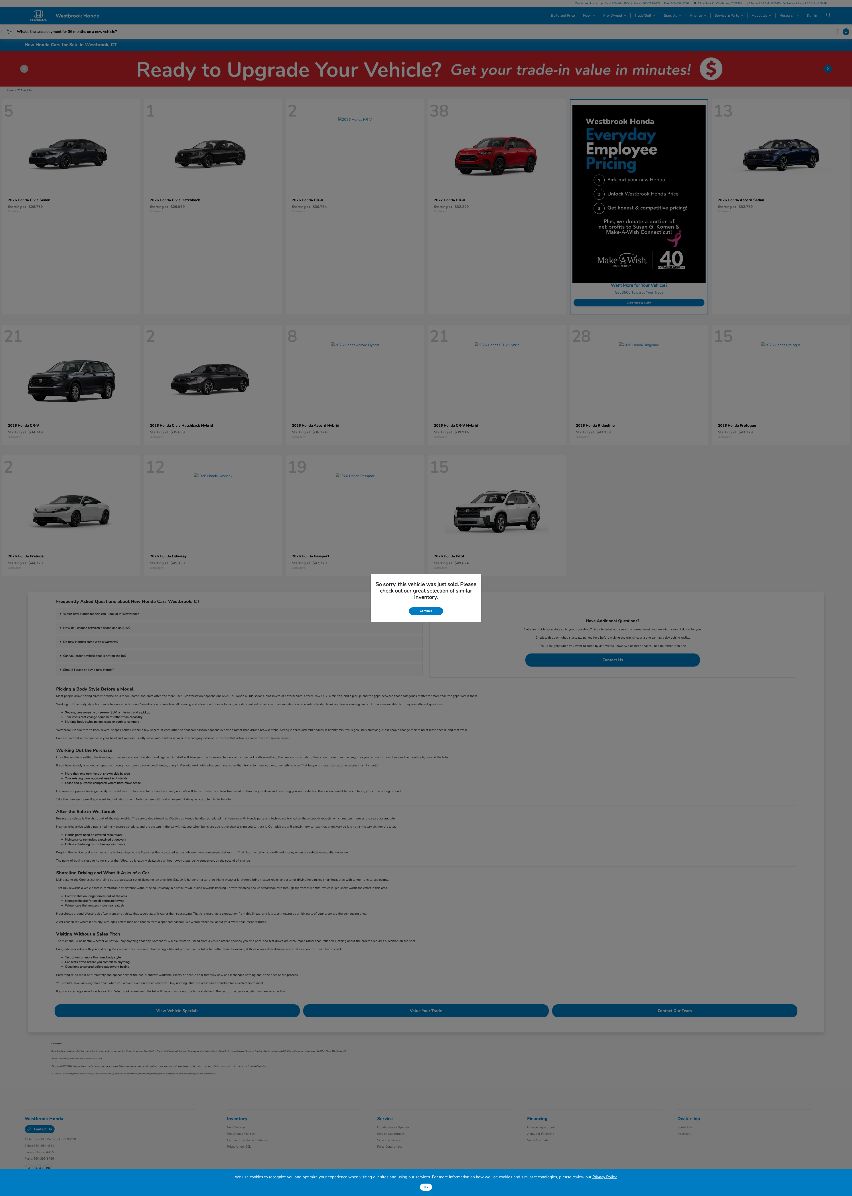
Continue (426, 611)
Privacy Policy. (604, 1177)
